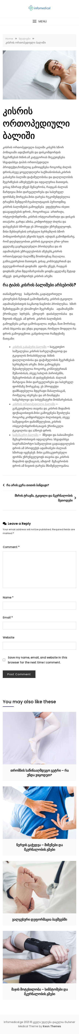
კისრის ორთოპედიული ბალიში (33, 404)
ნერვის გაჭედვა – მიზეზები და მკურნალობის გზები (39, 847)
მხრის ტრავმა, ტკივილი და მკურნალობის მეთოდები (44, 498)
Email (8, 617)
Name (8, 597)
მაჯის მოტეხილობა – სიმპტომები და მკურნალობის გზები (39, 991)
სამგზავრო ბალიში (25, 435)
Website (8, 637)
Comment (11, 547)
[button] (39, 21)
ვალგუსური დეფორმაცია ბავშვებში (39, 919)
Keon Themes (52, 1026)
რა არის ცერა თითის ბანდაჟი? (27, 485)
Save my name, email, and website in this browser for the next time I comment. (37, 660)
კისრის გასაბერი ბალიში (29, 347)
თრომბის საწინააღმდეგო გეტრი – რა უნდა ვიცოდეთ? (39, 772)
